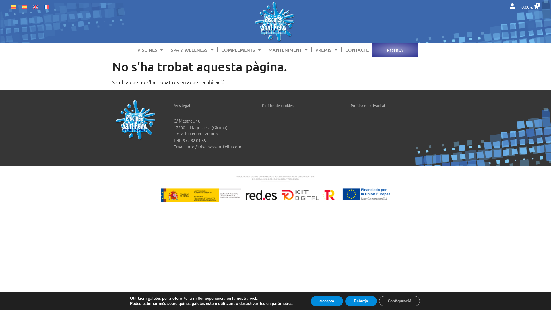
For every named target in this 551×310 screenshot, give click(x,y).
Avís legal (182, 105)
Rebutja (361, 301)
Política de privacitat (368, 105)
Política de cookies (278, 105)
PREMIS (323, 49)
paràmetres (282, 303)
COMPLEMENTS (238, 49)
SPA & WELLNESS (189, 49)
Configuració (399, 301)
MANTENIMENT (285, 49)
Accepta (326, 301)
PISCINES (147, 49)
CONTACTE (357, 49)
